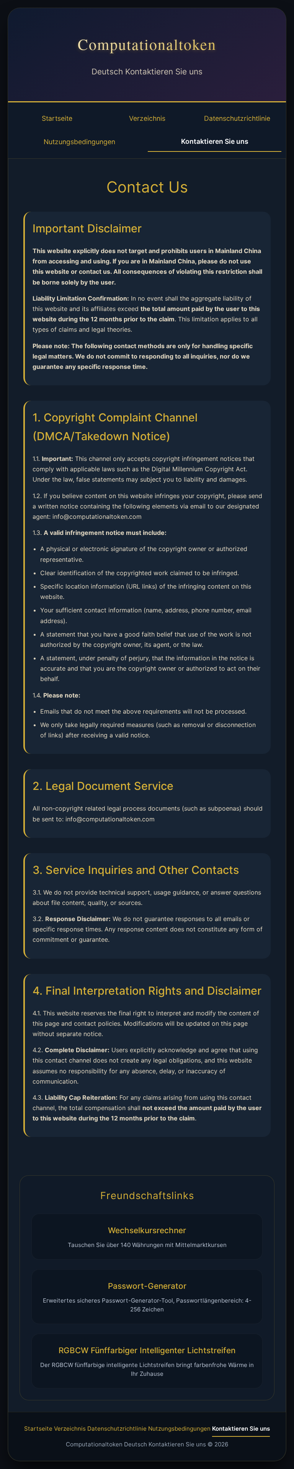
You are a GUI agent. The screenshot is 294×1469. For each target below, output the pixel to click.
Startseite (57, 118)
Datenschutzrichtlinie (237, 118)
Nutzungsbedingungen (79, 142)
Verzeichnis (147, 118)
